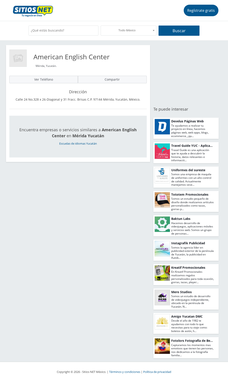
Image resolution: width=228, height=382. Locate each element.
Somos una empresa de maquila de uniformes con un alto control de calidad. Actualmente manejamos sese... (191, 179)
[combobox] (128, 31)
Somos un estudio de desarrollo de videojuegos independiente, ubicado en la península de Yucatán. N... (190, 301)
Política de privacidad (157, 372)
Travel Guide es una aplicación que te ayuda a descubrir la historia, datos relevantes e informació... (190, 155)
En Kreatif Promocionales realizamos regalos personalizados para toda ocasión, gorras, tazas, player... (192, 277)
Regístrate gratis (201, 10)
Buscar (179, 30)
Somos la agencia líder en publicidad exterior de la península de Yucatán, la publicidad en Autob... (192, 253)
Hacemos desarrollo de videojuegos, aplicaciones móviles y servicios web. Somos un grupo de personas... (192, 228)
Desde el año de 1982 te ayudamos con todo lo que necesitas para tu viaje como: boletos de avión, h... (189, 326)
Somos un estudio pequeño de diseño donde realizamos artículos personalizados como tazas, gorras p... (192, 204)
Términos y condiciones (124, 372)
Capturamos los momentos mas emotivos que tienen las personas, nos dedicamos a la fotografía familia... (192, 350)
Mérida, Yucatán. (46, 66)
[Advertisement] (186, 73)
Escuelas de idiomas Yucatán (78, 143)
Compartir (112, 79)
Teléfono (43, 79)
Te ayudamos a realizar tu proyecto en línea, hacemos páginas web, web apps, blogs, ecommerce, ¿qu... (190, 131)
